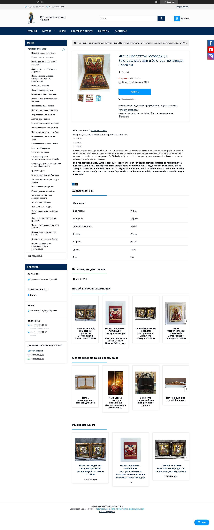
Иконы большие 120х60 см (43, 53)
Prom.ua (119, 506)
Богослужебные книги (41, 202)
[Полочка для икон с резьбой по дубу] (176, 380)
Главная (32, 31)
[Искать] (161, 18)
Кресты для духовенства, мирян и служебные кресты (46, 165)
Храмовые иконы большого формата (44, 70)
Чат (204, 522)
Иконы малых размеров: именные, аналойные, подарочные (42, 78)
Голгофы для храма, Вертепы (45, 175)
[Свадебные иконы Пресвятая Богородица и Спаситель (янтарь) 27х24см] (146, 310)
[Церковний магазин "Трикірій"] (31, 23)
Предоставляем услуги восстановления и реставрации (42, 246)
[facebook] (73, 185)
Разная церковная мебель (43, 191)
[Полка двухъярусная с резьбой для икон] (85, 380)
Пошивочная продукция (42, 186)
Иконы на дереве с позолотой (96, 43)
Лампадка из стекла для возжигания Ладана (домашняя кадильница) (115, 403)
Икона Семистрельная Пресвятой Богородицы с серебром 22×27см (176, 333)
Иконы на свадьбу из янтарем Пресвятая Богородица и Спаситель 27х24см (85, 333)
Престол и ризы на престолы (44, 110)
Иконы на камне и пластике (43, 94)
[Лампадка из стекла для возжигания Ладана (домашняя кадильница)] (115, 380)
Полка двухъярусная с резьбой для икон (85, 400)
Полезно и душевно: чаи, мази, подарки (45, 226)
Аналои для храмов (40, 119)
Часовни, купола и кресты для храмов (45, 180)
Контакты (103, 31)
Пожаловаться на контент (106, 509)
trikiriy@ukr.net (36, 351)
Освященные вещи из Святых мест (44, 212)
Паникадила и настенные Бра (45, 132)
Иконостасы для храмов (42, 106)
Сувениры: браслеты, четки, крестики (44, 219)
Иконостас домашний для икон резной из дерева (146, 401)
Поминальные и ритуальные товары (44, 233)
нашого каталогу (99, 130)
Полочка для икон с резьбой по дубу (176, 399)
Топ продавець (35, 256)
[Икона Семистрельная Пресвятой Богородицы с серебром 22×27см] (176, 310)
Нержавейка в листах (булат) (44, 239)
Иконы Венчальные (40, 86)
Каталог (46, 31)
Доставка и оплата (82, 31)
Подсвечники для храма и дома (43, 137)
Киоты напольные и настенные (45, 123)
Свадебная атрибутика (42, 90)
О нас (62, 31)
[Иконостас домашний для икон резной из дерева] (146, 380)
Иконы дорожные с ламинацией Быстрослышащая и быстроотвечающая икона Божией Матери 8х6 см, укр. (116, 335)
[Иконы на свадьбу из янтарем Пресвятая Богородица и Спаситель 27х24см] (85, 310)
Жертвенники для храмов (43, 114)
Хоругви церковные (40, 152)
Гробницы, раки (38, 171)
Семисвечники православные (44, 143)
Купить (135, 91)
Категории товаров (37, 49)
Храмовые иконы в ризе (42, 57)
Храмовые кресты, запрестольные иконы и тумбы (45, 158)
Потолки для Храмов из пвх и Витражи (45, 100)
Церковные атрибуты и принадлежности (41, 196)
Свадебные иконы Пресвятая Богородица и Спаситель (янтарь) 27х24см (146, 333)
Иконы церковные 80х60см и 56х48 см (44, 63)
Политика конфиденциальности (131, 509)
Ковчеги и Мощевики (40, 148)
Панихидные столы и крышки (44, 128)
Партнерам (121, 31)
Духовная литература (41, 207)
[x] (76, 185)
